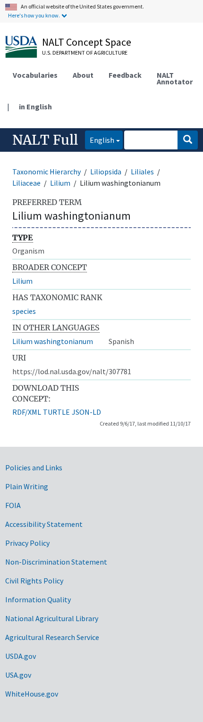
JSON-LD (86, 412)
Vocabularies (35, 75)
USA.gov (18, 675)
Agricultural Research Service (52, 637)
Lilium (60, 183)
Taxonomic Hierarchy (46, 171)
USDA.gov (20, 656)
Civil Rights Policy (34, 580)
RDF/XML (26, 412)
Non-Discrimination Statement (56, 561)
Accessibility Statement (44, 524)
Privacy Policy (27, 543)
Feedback (125, 75)
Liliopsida (105, 171)
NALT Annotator (175, 78)
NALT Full (45, 139)
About (83, 75)
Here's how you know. (34, 15)
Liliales (142, 171)
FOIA (13, 505)
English (99, 140)
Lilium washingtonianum (52, 341)
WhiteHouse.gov (31, 693)
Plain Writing (26, 486)
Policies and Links (33, 467)
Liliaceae (26, 183)
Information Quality (38, 599)
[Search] (188, 140)
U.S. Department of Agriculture (84, 52)
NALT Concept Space (86, 42)
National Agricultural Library (51, 618)
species (24, 311)
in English (35, 106)
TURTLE (56, 412)
